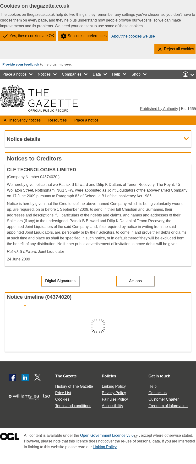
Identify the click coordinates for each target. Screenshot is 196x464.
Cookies (62, 399)
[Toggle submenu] (31, 74)
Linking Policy (114, 386)
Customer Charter (163, 399)
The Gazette (66, 376)
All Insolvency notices (22, 120)
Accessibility (112, 406)
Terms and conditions (73, 406)
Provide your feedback (20, 64)
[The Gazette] (39, 98)
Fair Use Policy (115, 399)
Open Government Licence (9, 437)
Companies (72, 74)
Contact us (157, 393)
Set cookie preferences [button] (87, 36)
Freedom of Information (168, 406)
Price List (63, 393)
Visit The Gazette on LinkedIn (25, 377)
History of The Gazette (74, 386)
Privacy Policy (114, 393)
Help (116, 74)
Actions (135, 281)
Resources (57, 120)
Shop (136, 74)
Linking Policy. (105, 447)
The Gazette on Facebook (12, 377)
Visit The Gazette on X (38, 377)
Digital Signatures (60, 281)
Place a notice (14, 74)
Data (97, 74)
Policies (109, 376)
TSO (31, 398)
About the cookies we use (133, 36)
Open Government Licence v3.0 (107, 435)
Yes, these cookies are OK (32, 36)
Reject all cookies (179, 49)
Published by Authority (159, 109)
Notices (44, 74)
